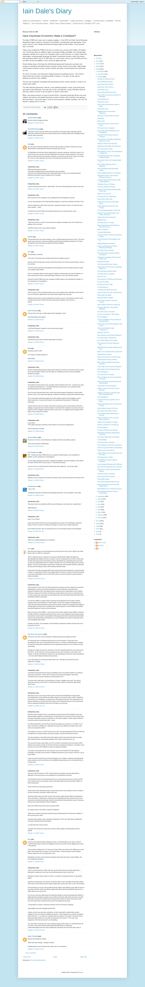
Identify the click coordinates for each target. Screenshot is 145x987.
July (99, 501)
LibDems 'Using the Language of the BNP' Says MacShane (108, 393)
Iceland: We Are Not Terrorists (106, 217)
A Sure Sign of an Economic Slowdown (109, 366)
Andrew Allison (32, 118)
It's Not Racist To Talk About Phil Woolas (109, 279)
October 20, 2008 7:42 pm (36, 246)
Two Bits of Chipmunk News (106, 79)
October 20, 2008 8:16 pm (36, 342)
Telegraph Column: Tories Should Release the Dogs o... (107, 176)
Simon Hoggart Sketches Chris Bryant (109, 173)
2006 (98, 523)
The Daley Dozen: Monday (105, 250)
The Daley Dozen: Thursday (106, 184)
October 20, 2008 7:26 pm (36, 230)
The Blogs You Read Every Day (107, 290)
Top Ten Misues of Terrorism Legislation (109, 445)
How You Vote (101, 276)
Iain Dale (101, 545)
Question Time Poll (103, 332)
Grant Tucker (102, 542)
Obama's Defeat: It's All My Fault (107, 143)
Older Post (83, 957)
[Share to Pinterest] (57, 107)
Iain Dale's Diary (47, 11)
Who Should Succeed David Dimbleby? (109, 335)
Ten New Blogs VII (103, 99)
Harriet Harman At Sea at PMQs (107, 359)
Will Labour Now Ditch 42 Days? (107, 411)
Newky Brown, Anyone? (104, 354)
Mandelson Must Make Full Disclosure (109, 146)
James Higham (32, 437)
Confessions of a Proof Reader (106, 386)
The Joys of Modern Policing (106, 187)
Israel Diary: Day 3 (103, 89)
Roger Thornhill (33, 936)
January (100, 517)
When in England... (103, 229)
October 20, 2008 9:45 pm (36, 510)
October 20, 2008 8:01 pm (36, 319)
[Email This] (48, 107)
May (99, 507)
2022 (98, 58)
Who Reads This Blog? (104, 295)
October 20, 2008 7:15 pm (36, 178)
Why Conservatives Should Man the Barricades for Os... (108, 226)
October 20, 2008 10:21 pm (36, 578)
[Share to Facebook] (55, 107)
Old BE (30, 237)
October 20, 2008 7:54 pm (36, 284)
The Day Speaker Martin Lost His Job (108, 210)
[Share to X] (53, 107)
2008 (98, 69)
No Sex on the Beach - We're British (108, 314)
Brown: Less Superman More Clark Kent (109, 351)
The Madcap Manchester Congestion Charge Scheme (108, 156)
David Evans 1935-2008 (104, 199)
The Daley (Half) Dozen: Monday (107, 430)
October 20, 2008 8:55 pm (36, 414)
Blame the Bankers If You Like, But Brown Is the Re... (107, 418)
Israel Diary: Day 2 (103, 102)
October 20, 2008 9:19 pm (36, 480)
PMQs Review (101, 220)
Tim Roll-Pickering (34, 129)
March (100, 512)
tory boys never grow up (35, 634)
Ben (29, 839)
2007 (98, 521)
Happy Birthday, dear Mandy (106, 243)
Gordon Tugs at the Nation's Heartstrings (109, 447)
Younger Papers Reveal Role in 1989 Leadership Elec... (108, 180)
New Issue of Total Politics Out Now (108, 116)
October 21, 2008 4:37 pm (36, 949)
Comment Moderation (104, 232)
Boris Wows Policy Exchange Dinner (108, 369)
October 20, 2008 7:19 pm (36, 189)
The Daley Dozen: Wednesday (106, 196)
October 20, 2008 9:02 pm (36, 431)
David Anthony (32, 310)
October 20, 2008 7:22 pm (36, 213)
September (101, 496)
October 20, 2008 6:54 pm (36, 138)
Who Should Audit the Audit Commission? (105, 329)
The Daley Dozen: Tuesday (105, 222)
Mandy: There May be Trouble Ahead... (109, 357)
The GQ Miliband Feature (105, 82)
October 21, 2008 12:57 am (36, 706)
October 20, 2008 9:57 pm (36, 531)
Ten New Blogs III (102, 397)
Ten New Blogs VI (102, 287)
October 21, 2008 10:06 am (36, 930)
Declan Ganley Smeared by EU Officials (109, 464)
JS (99, 548)
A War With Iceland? (103, 479)
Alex (29, 549)
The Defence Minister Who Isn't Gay (108, 482)
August (100, 499)
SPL (29, 252)
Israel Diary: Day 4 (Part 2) (105, 84)
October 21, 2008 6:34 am (36, 765)
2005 (98, 526)
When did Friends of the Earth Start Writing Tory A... (108, 485)
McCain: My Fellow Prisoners (106, 476)
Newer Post (26, 957)
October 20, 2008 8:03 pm (36, 331)
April (99, 509)
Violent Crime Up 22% (104, 194)
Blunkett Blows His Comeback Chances (109, 489)
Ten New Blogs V (102, 317)
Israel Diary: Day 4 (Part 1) (105, 87)
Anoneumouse (32, 486)
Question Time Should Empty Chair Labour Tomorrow (108, 213)
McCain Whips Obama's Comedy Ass (108, 304)
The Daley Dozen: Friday (105, 149)
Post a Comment (30, 953)
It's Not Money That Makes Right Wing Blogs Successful (109, 140)
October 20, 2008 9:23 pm (36, 495)
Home (55, 957)
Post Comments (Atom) (38, 960)
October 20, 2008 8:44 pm (36, 376)
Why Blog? (100, 118)
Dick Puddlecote (33, 452)
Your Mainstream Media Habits (106, 271)
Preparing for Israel (103, 261)
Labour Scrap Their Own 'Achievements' (109, 292)
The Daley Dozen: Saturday (105, 128)
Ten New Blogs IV (102, 372)
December (101, 71)
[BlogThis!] (50, 107)
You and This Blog (103, 282)
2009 (98, 66)
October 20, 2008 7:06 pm (36, 161)
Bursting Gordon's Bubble (105, 298)
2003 (98, 531)
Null (29, 144)
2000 (98, 534)
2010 (98, 64)
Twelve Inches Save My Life (105, 450)
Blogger (80, 972)
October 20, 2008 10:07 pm (36, 542)
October (100, 77)
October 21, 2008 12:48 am (36, 687)
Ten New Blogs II (102, 427)
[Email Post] (44, 107)
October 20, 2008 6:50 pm (36, 123)
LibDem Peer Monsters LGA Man (107, 422)
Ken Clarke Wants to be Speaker (107, 340)
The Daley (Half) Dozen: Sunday (107, 264)
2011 (98, 61)
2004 (98, 529)
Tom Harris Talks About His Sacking (108, 437)
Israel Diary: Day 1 (103, 109)
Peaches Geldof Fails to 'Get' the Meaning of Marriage (107, 246)
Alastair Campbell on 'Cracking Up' (108, 425)
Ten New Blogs (102, 440)
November (101, 74)
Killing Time (101, 121)
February (101, 515)
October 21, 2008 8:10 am (36, 861)
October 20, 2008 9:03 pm (36, 446)
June (99, 504)
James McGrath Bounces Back (106, 92)
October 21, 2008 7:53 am (36, 833)
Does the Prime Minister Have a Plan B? (109, 467)
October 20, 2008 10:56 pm (36, 664)
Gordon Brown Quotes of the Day (107, 408)
